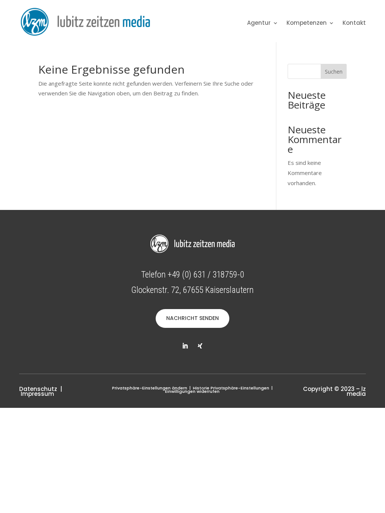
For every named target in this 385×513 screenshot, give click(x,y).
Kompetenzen (306, 23)
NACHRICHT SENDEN (192, 318)
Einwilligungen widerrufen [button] (192, 391)
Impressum (37, 394)
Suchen (334, 71)
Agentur (259, 23)
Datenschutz (38, 389)
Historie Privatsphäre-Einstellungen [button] (231, 388)
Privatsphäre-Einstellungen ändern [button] (149, 388)
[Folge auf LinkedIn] (185, 346)
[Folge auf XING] (200, 346)
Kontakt (354, 23)
